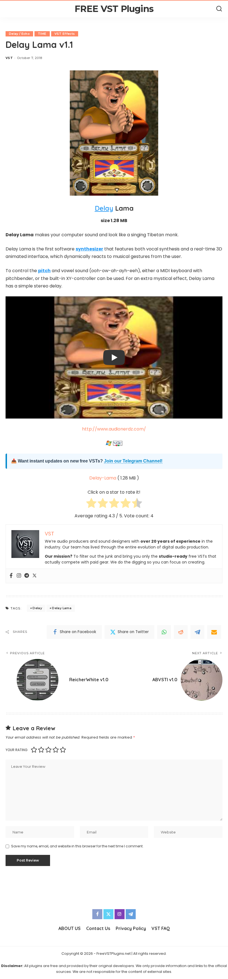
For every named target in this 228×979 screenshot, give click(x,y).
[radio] (91, 504)
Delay (104, 208)
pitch (44, 270)
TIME (42, 34)
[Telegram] (26, 576)
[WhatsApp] (164, 632)
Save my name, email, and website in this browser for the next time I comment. (77, 846)
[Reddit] (181, 632)
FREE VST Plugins (114, 8)
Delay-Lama (102, 478)
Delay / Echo (19, 34)
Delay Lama (61, 608)
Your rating (17, 749)
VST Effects (64, 34)
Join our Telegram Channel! (133, 461)
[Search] (219, 9)
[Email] (214, 632)
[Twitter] (34, 576)
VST (9, 58)
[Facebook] (11, 576)
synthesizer (89, 249)
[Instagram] (18, 576)
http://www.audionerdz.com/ (114, 429)
